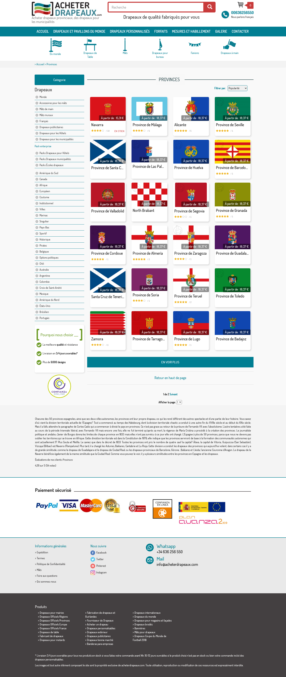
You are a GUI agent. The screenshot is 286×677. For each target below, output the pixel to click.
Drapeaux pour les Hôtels (52, 133)
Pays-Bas (44, 227)
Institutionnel (46, 203)
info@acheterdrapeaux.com (177, 564)
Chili (41, 263)
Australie (44, 269)
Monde (43, 97)
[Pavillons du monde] (55, 45)
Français (43, 121)
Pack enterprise (43, 146)
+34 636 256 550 (170, 551)
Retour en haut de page (170, 378)
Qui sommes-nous (46, 581)
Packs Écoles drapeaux (51, 165)
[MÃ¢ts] (125, 44)
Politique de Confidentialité (51, 564)
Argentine (44, 275)
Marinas (43, 215)
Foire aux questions (47, 575)
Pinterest (100, 565)
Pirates (43, 245)
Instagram (101, 572)
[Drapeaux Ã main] (229, 44)
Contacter (240, 31)
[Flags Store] (67, 9)
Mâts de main (46, 109)
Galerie (221, 31)
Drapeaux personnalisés (130, 31)
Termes (41, 558)
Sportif (43, 233)
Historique (44, 239)
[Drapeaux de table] (90, 44)
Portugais (44, 318)
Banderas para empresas (100, 643)
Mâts (39, 569)
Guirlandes (91, 616)
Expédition (42, 552)
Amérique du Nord (49, 299)
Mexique (43, 293)
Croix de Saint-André (50, 287)
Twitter (99, 559)
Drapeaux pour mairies (52, 612)
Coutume (44, 197)
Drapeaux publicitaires (51, 127)
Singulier (44, 221)
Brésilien (44, 311)
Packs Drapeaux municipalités (55, 159)
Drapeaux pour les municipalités (56, 139)
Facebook (101, 552)
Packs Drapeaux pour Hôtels (54, 153)
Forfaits (161, 31)
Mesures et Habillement (191, 31)
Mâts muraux (46, 115)
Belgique (44, 251)
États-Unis (44, 305)
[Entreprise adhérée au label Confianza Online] (162, 508)
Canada (43, 179)
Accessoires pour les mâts (53, 103)
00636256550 (242, 12)
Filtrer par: (220, 88)
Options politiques (48, 257)
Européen (44, 191)
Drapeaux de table (49, 632)
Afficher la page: (167, 402)
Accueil (43, 31)
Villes (42, 209)
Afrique (43, 185)
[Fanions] (195, 44)
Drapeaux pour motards (52, 640)
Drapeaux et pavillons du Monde (79, 31)
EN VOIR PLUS (170, 362)
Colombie (44, 281)
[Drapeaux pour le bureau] (160, 44)
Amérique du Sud (48, 173)
